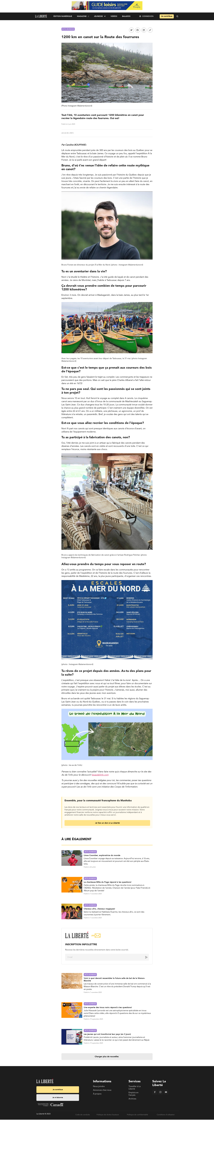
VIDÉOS (114, 16)
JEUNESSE (98, 16)
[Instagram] (160, 1094)
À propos (97, 1094)
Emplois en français (133, 1094)
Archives (132, 1099)
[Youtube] (165, 1094)
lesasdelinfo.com (100, 775)
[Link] (150, 30)
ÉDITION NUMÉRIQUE (63, 16)
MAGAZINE (82, 16)
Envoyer (144, 957)
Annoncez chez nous (102, 1090)
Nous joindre (99, 1086)
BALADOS (126, 16)
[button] (131, 30)
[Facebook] (154, 1094)
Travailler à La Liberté (135, 1088)
